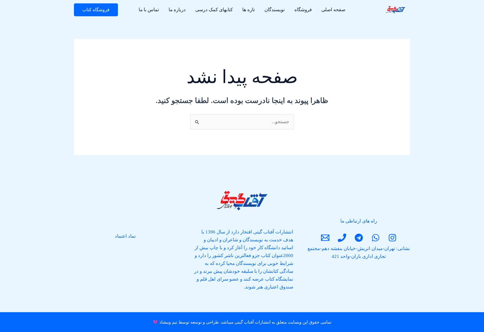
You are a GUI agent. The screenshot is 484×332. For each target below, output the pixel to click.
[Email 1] (325, 237)
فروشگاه (303, 9)
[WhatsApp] (375, 237)
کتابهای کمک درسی (214, 9)
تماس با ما (149, 9)
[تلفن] (342, 237)
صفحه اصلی (333, 9)
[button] (96, 9)
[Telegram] (359, 237)
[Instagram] (392, 237)
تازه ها (248, 9)
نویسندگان (274, 9)
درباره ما (177, 9)
